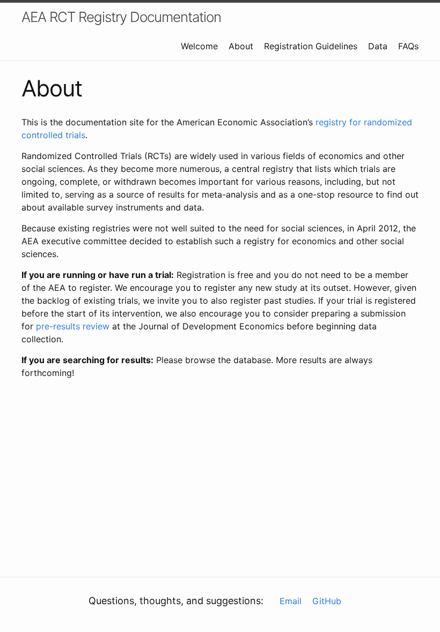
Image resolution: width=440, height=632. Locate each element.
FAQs (408, 46)
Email (291, 601)
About (241, 46)
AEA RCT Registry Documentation (121, 17)
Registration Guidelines (310, 46)
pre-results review (72, 326)
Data (377, 46)
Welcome (199, 46)
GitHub (326, 601)
